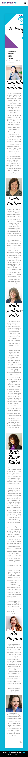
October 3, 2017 (16, 61)
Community (13, 51)
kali (9, 61)
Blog (9, 51)
